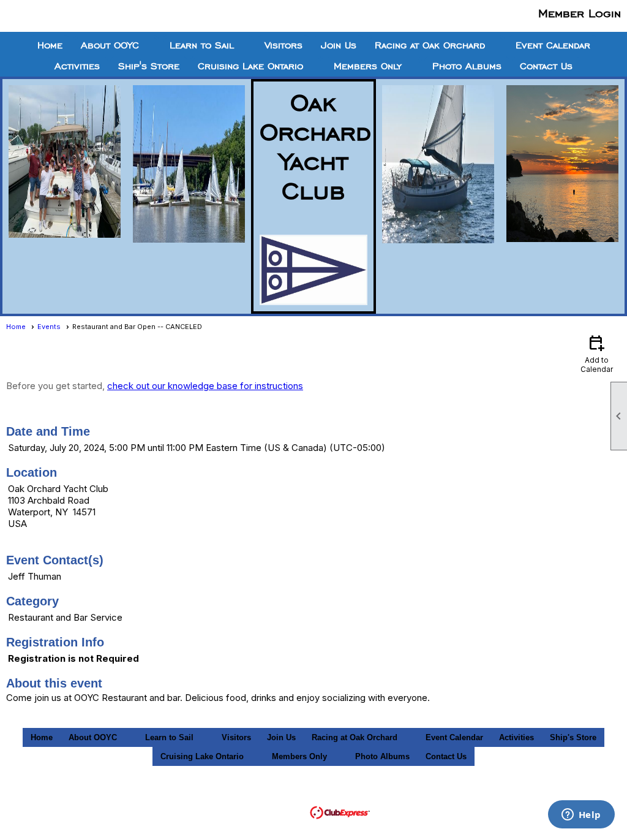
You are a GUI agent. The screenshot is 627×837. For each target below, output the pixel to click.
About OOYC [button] (110, 45)
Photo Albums (466, 66)
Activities (77, 66)
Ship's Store (148, 66)
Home (49, 45)
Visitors (283, 45)
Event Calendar (553, 45)
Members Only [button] (368, 66)
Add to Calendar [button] (596, 353)
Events (49, 326)
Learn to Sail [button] (202, 45)
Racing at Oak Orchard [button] (430, 45)
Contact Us (546, 66)
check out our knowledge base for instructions (205, 386)
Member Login (579, 13)
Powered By (282, 811)
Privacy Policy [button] (495, 794)
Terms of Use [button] (419, 794)
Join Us (338, 45)
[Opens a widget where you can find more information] (581, 815)
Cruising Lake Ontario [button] (250, 66)
